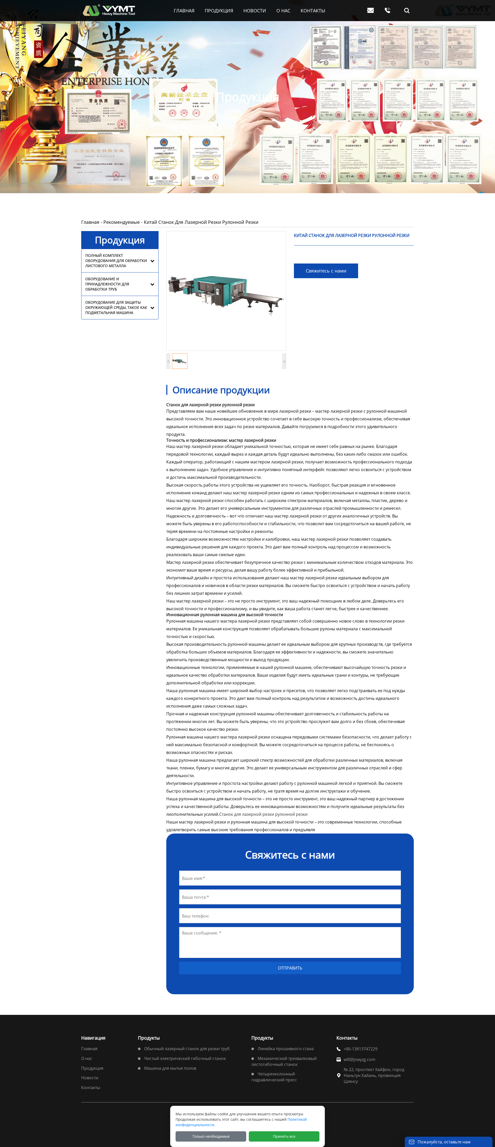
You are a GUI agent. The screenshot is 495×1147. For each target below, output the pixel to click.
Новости (89, 1078)
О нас (86, 1058)
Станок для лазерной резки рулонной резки (263, 814)
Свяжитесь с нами (326, 271)
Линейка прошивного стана (286, 1048)
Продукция (92, 1068)
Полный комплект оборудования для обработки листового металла (116, 260)
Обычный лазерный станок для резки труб (187, 1048)
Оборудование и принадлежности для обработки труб (107, 284)
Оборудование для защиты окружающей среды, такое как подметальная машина (116, 307)
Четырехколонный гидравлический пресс (274, 1077)
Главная (90, 222)
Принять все (284, 1136)
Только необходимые (211, 1136)
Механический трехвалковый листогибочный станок (284, 1061)
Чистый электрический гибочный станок (185, 1058)
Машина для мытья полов (170, 1068)
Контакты (90, 1087)
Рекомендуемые (121, 222)
